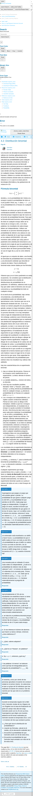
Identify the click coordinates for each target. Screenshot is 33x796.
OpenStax (9, 147)
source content (28, 753)
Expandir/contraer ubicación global (31, 136)
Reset (2, 48)
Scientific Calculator (8, 93)
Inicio (8, 136)
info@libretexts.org (13, 789)
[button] (6, 106)
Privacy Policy (17, 786)
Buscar (3, 794)
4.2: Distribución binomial (16, 747)
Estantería (18, 136)
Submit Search (5, 37)
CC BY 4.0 (12, 751)
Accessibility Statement (13, 787)
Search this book (4, 31)
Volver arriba (4, 761)
